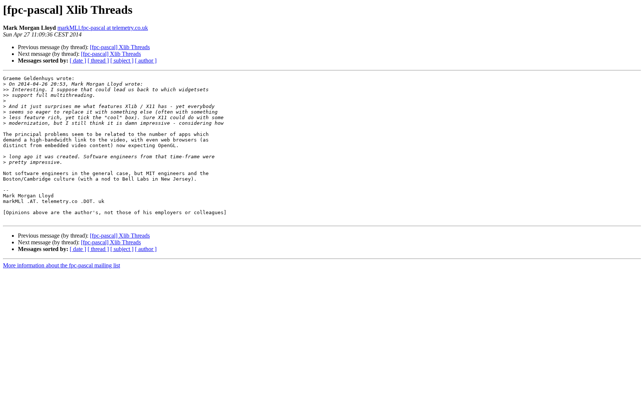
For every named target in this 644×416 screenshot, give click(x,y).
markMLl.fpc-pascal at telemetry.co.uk (102, 28)
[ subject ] (121, 60)
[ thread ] (98, 60)
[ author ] (146, 60)
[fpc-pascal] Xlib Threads (120, 47)
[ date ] (78, 60)
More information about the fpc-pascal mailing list (61, 265)
